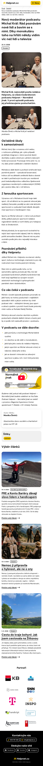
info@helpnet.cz (29, 740)
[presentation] (21, 469)
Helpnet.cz (12, 2)
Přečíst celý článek (9, 518)
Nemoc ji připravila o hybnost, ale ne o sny (17, 567)
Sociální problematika (18, 490)
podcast (7, 438)
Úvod (3, 8)
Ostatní (8, 8)
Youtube (22, 750)
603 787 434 (14, 740)
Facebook (10, 750)
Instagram (33, 750)
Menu (37, 3)
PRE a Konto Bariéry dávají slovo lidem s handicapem (19, 495)
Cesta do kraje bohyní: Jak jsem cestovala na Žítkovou (20, 636)
